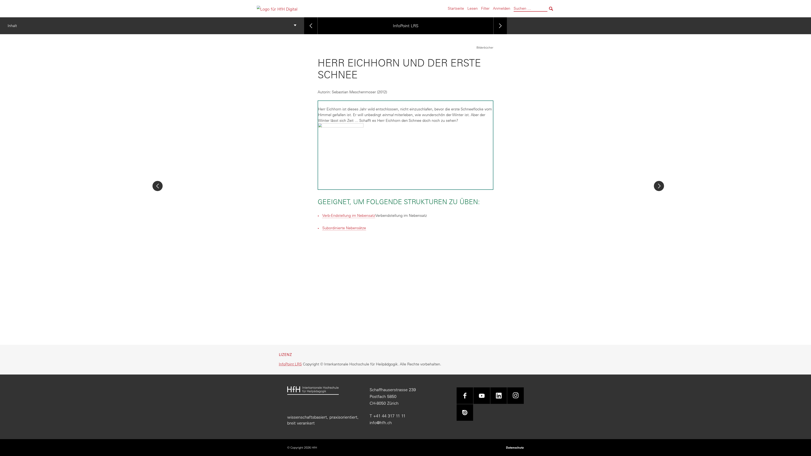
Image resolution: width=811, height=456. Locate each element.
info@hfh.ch (381, 422)
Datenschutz (515, 447)
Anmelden (501, 8)
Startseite (456, 8)
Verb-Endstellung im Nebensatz (348, 215)
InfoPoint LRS (405, 25)
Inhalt (12, 25)
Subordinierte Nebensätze (344, 227)
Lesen (472, 8)
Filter (485, 8)
